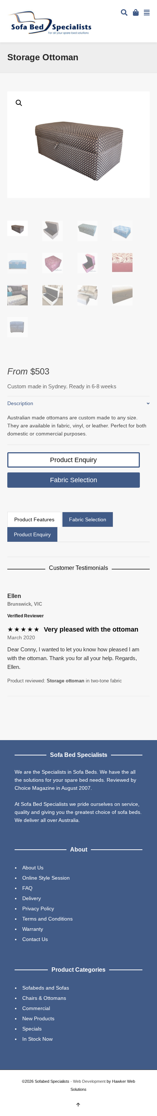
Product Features (34, 519)
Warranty (32, 929)
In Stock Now (37, 1039)
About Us (32, 868)
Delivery (31, 898)
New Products (38, 1018)
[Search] (124, 13)
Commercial (36, 1008)
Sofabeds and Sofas (45, 988)
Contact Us (35, 939)
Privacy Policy (38, 908)
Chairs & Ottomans (44, 998)
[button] (19, 103)
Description (20, 403)
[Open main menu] (147, 13)
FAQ (27, 888)
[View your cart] (136, 12)
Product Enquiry (73, 460)
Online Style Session (46, 878)
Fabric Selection (73, 480)
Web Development (89, 1081)
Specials (32, 1029)
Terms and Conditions (47, 919)
